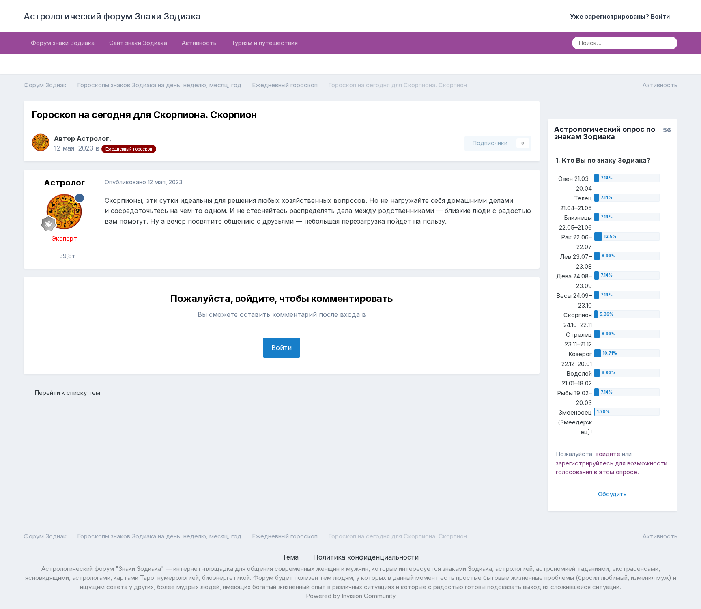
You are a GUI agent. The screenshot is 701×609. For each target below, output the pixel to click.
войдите (608, 454)
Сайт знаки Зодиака (138, 43)
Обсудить (612, 494)
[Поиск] (668, 43)
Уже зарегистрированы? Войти (621, 16)
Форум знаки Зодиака (63, 43)
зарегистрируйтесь (584, 463)
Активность (199, 43)
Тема (291, 557)
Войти (281, 348)
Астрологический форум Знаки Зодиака (112, 16)
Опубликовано (144, 182)
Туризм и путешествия (264, 43)
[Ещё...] (525, 182)
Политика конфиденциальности (366, 557)
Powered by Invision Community (351, 596)
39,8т (66, 256)
